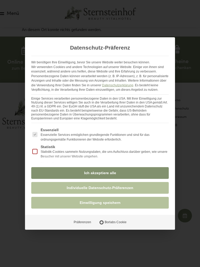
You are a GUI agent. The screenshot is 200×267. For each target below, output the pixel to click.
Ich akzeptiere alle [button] (100, 173)
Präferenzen (82, 222)
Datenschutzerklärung (117, 85)
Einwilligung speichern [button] (100, 203)
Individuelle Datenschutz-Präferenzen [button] (100, 188)
